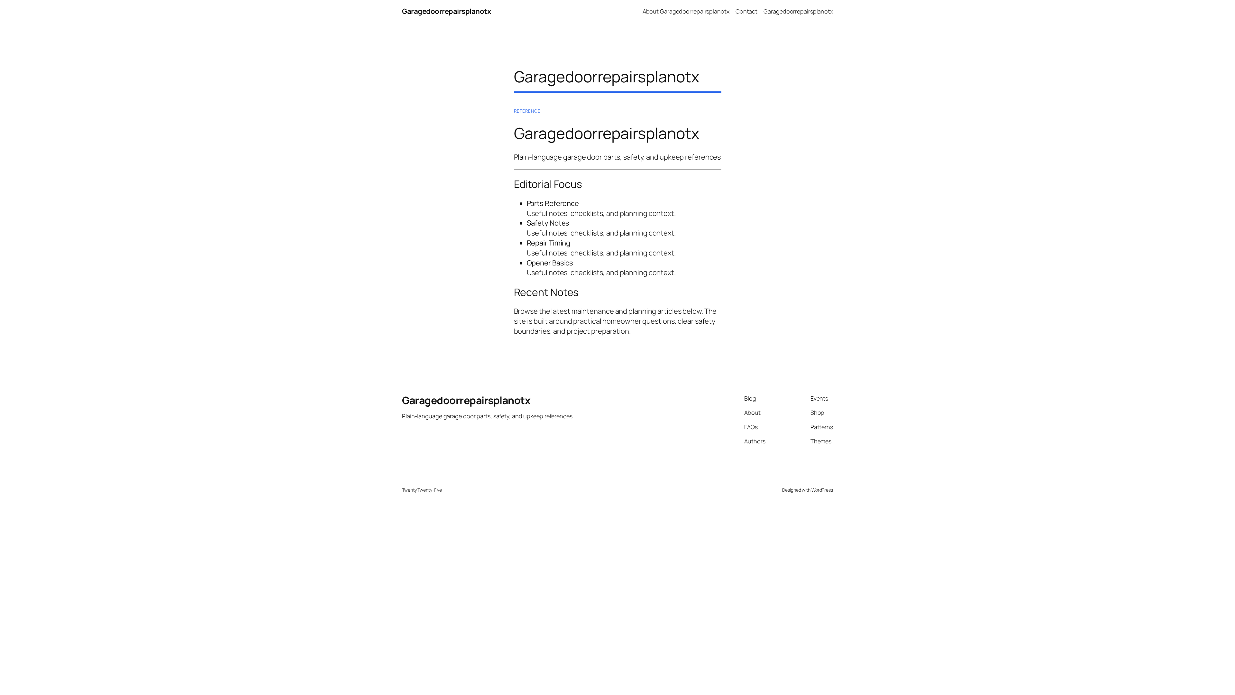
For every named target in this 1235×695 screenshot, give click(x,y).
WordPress (822, 490)
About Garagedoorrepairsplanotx (686, 11)
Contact (746, 11)
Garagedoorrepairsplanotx (446, 11)
